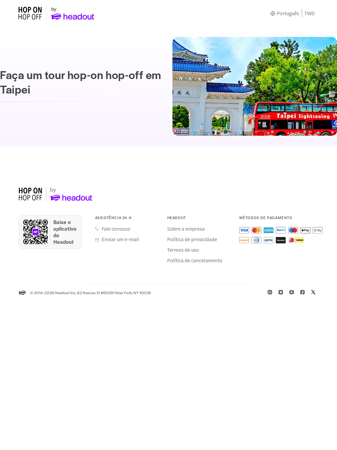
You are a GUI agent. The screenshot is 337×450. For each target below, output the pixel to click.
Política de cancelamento (194, 260)
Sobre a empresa (186, 228)
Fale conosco (116, 228)
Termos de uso (183, 249)
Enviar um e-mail (120, 239)
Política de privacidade (192, 239)
